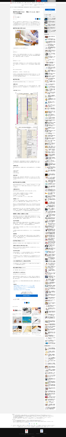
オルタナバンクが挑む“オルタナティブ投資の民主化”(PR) (27, 5)
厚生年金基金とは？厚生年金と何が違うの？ (20, 288)
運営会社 (21, 425)
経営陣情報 (23, 425)
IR (25, 425)
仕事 (36, 2)
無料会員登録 (50, 9)
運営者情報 (18, 425)
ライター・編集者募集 (38, 425)
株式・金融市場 (19, 2)
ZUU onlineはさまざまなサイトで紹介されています (47, 425)
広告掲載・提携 (28, 425)
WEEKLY (50, 16)
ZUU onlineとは (14, 425)
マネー (22, 2)
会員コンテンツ (46, 2)
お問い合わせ (31, 425)
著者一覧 (35, 425)
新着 (13, 2)
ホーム (11, 425)
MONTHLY (54, 16)
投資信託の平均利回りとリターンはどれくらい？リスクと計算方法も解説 (24, 286)
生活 (42, 2)
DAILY (46, 16)
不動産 (25, 2)
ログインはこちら (50, 11)
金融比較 (39, 2)
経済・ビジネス (29, 2)
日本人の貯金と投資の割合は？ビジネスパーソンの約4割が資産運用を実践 (24, 287)
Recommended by (37, 335)
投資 (15, 2)
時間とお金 (33, 2)
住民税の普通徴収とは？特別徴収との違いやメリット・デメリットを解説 (24, 285)
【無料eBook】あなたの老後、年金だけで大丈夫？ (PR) (39, 5)
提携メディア (53, 425)
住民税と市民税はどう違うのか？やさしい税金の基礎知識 (22, 289)
